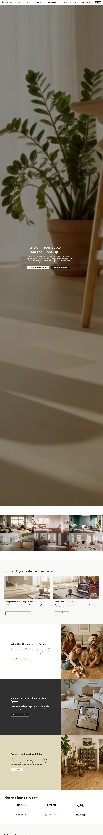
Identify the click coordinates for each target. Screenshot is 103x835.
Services (38, 2)
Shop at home (86, 2)
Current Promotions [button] (51, 2)
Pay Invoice (98, 2)
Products (29, 2)
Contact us (73, 2)
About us (63, 2)
